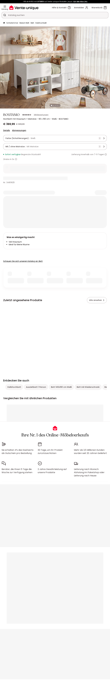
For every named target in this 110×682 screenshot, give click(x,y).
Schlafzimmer (12, 23)
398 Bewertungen (41, 115)
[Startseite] (4, 23)
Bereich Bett (24, 23)
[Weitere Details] (16, 159)
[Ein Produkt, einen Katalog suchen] (5, 15)
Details (6, 130)
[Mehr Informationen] (106, 154)
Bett (32, 23)
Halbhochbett (41, 23)
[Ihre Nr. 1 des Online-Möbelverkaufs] (24, 7)
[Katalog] (4, 6)
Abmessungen (19, 130)
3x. (13, 159)
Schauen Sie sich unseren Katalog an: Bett (23, 261)
